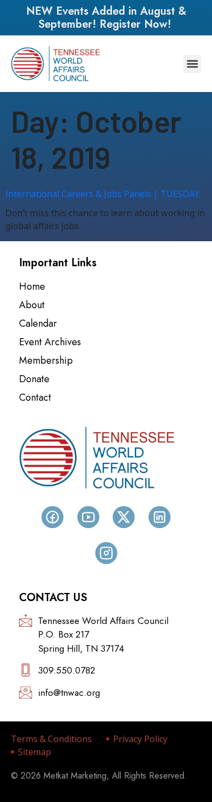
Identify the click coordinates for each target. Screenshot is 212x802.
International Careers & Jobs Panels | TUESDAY (102, 194)
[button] (192, 64)
